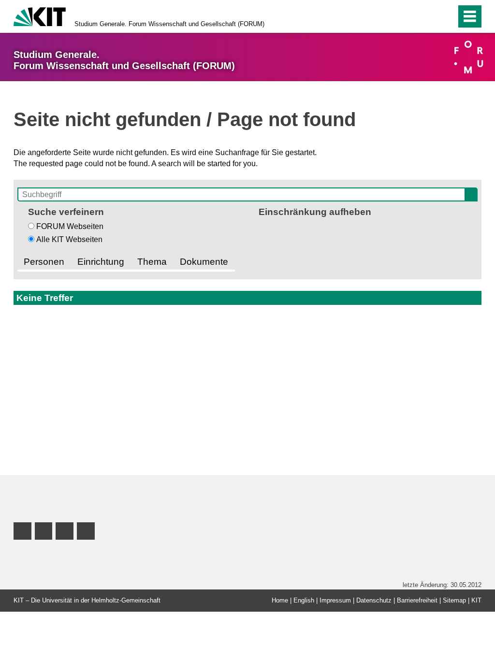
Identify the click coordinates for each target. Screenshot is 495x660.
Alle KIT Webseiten (69, 239)
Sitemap (454, 600)
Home (280, 600)
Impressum (335, 600)
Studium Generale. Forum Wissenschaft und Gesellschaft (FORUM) (169, 24)
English (303, 600)
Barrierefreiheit (417, 600)
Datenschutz (374, 600)
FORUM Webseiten (69, 226)
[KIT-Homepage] (40, 16)
